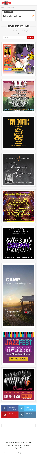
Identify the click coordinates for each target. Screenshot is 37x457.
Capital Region (9, 442)
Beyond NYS (18, 448)
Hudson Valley (19, 442)
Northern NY (27, 445)
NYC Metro (29, 442)
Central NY (18, 445)
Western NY (9, 445)
